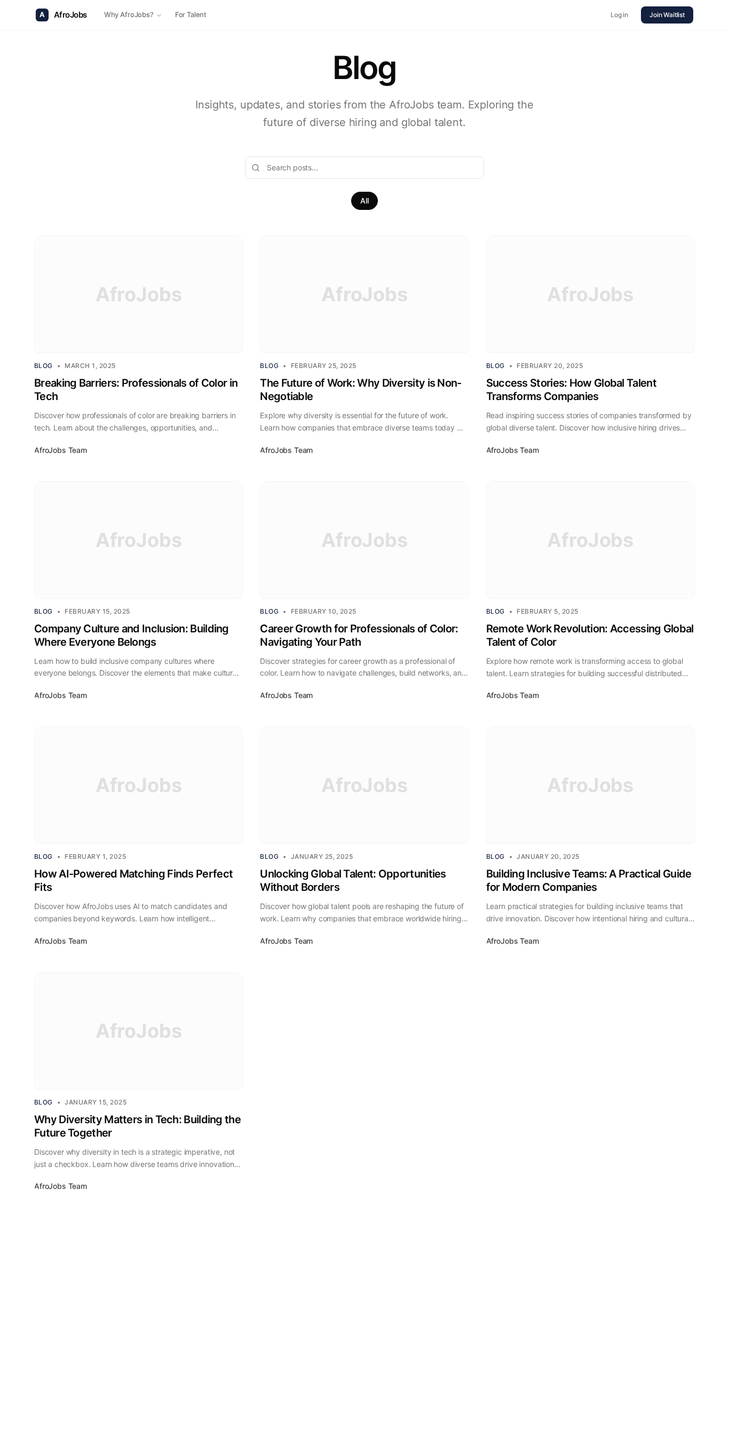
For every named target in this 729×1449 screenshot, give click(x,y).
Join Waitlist (667, 15)
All (364, 200)
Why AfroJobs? (129, 14)
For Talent (191, 14)
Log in (619, 15)
